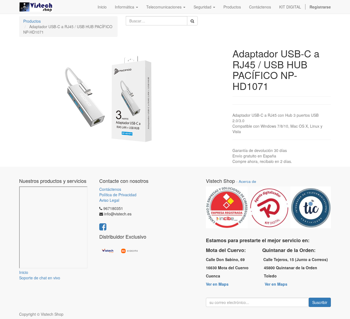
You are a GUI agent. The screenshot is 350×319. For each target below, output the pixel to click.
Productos (32, 21)
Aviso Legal (109, 200)
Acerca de (247, 181)
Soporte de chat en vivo (39, 277)
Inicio (23, 272)
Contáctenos (110, 189)
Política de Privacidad (117, 194)
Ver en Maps (217, 284)
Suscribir (319, 302)
